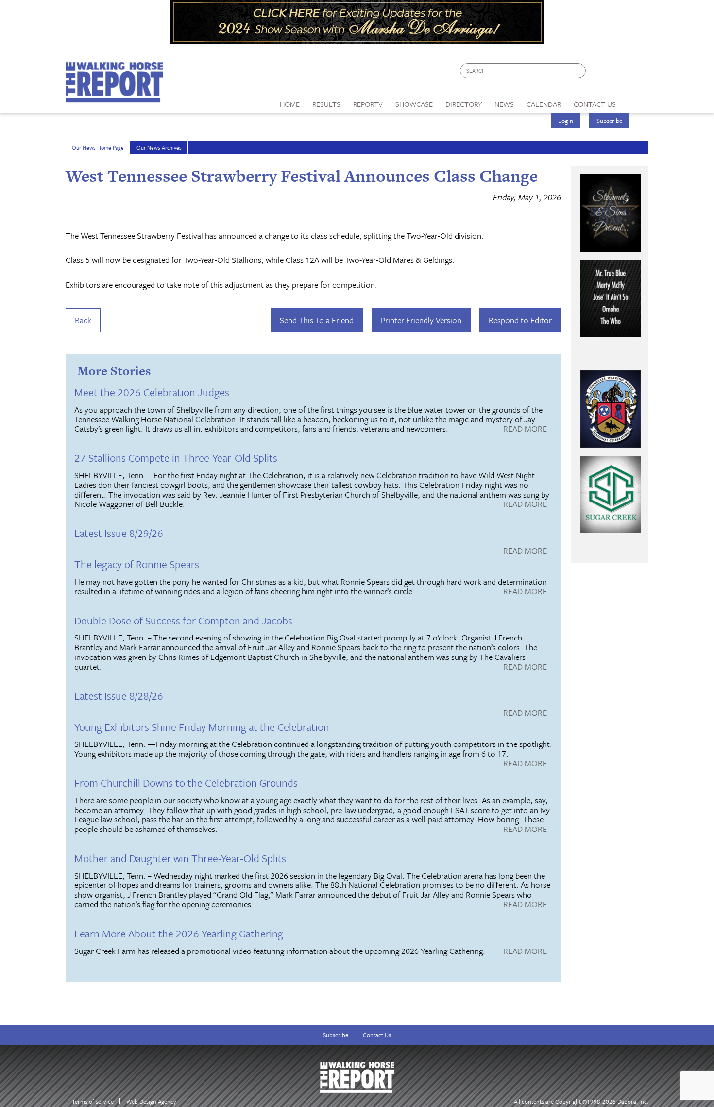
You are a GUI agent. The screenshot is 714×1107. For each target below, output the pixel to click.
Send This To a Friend (317, 320)
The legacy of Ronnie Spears (136, 563)
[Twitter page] (617, 73)
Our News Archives (159, 147)
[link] (290, 101)
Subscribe (609, 120)
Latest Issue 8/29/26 (118, 532)
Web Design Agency (151, 1101)
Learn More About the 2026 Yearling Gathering (178, 933)
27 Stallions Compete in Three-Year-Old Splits (175, 457)
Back (83, 320)
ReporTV (368, 104)
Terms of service (93, 1101)
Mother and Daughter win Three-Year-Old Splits (180, 857)
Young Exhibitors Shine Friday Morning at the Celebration (201, 726)
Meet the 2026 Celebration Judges (151, 391)
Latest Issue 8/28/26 (118, 695)
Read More (525, 429)
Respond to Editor (520, 320)
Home (290, 104)
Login (565, 120)
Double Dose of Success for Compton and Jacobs (183, 620)
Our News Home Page (98, 147)
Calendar (544, 104)
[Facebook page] (598, 73)
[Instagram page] (635, 73)
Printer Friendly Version (421, 320)
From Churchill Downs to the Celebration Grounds (186, 782)
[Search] (579, 71)
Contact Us (377, 1035)
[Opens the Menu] (635, 101)
